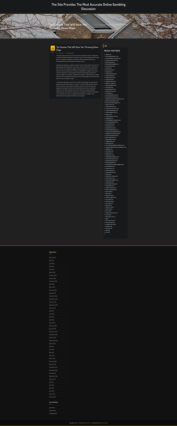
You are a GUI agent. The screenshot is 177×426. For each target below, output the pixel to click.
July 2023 (51, 346)
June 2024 (51, 314)
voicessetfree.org (109, 124)
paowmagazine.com (110, 89)
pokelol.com (108, 68)
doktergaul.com (109, 143)
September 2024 (53, 305)
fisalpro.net (108, 174)
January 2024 (52, 328)
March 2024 (52, 323)
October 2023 (52, 337)
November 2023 (53, 334)
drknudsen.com (109, 151)
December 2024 (53, 296)
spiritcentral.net (109, 79)
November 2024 (53, 299)
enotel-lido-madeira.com (111, 176)
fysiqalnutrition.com (110, 81)
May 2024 (51, 317)
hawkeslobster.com (110, 77)
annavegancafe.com (110, 172)
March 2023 (52, 358)
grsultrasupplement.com (111, 135)
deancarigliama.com (110, 162)
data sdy (107, 230)
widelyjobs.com (109, 118)
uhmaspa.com (109, 93)
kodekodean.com (109, 186)
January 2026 (52, 278)
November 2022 (53, 370)
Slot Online (52, 407)
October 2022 (52, 373)
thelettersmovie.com (110, 91)
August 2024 (52, 308)
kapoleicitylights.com (110, 85)
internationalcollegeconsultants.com (114, 145)
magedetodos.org (110, 141)
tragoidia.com (108, 72)
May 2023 (51, 352)
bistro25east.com (109, 126)
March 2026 (52, 272)
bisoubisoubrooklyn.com (111, 97)
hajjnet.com (108, 54)
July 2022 (51, 382)
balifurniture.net (109, 104)
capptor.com (108, 114)
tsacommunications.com (111, 158)
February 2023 (53, 361)
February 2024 (53, 326)
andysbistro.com (109, 155)
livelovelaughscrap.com (111, 112)
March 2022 (52, 394)
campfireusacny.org (110, 128)
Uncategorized (70, 53)
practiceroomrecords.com (112, 108)
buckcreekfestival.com (111, 74)
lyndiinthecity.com (110, 75)
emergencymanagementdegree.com (114, 164)
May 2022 (51, 388)
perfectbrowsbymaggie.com (112, 102)
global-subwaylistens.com (112, 101)
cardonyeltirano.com (110, 106)
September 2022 (53, 376)
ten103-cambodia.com (111, 189)
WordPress (88, 423)
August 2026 (52, 257)
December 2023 (53, 331)
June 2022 (51, 385)
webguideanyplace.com (111, 160)
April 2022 (51, 391)
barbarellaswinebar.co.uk (112, 56)
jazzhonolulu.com (109, 70)
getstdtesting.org (109, 62)
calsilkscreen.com (109, 168)
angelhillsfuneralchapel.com (112, 133)
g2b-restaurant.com (110, 137)
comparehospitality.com (111, 110)
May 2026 (51, 266)
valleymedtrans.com (110, 139)
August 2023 (52, 343)
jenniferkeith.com (109, 166)
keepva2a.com (109, 153)
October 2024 (52, 302)
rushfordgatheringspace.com (113, 120)
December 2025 (53, 281)
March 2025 (52, 287)
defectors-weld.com (110, 83)
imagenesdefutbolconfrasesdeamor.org (115, 147)
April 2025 (51, 284)
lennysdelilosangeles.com (112, 64)
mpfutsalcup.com (109, 170)
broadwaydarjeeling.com (111, 122)
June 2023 (51, 349)
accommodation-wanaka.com (112, 58)
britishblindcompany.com (111, 130)
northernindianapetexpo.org (112, 131)
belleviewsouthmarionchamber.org (114, 99)
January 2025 (52, 293)
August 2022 (52, 379)
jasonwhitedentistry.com (111, 95)
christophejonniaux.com (111, 116)
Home (96, 25)
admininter (60, 53)
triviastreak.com (109, 182)
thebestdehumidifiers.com (112, 157)
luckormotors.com (110, 178)
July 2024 (51, 311)
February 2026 (53, 275)
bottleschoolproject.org (111, 60)
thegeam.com (108, 149)
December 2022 (53, 367)
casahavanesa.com (110, 66)
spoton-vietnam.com (110, 187)
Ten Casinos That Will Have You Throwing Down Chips (113, 25)
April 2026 (51, 269)
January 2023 (52, 364)
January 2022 (52, 397)
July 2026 (51, 260)
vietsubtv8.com (109, 87)
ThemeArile (105, 423)
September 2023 (53, 340)
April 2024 (51, 320)
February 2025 (53, 290)
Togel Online (52, 410)
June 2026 (51, 263)
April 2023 (51, 355)
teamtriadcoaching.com (111, 184)
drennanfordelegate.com (111, 180)
